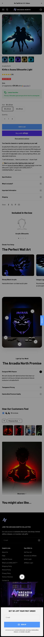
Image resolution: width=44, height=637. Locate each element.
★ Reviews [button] (42, 320)
